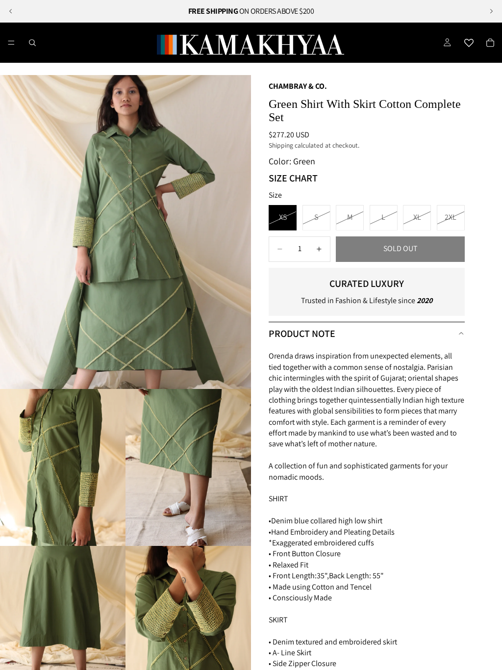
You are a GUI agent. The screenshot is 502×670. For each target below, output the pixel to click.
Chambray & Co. (298, 86)
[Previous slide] (11, 11)
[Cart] (490, 42)
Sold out (400, 248)
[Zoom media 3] (188, 467)
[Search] (32, 42)
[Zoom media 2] (63, 467)
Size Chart (293, 178)
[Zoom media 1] (125, 232)
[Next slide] (491, 11)
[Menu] (11, 42)
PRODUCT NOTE (302, 333)
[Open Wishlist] (468, 42)
